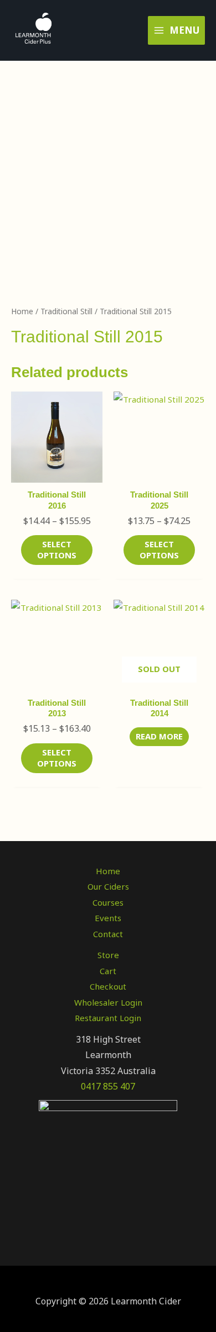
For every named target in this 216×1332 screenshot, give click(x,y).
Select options (56, 549)
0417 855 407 (108, 1086)
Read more (159, 736)
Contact (108, 933)
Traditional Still (66, 311)
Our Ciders (108, 886)
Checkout (108, 986)
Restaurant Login (108, 1017)
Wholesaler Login (108, 1002)
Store (108, 954)
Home (22, 311)
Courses (108, 902)
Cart (108, 970)
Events (108, 917)
